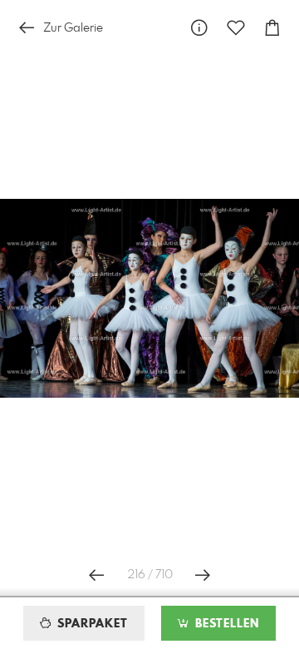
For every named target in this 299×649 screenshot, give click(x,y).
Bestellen (225, 624)
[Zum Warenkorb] (272, 28)
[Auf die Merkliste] (236, 28)
